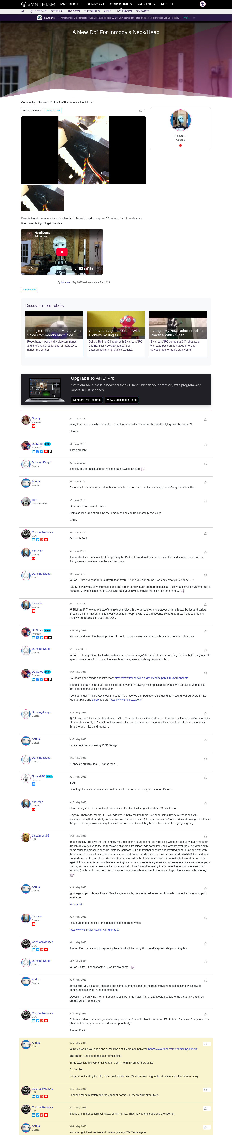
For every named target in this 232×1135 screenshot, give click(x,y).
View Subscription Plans (122, 399)
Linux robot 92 (40, 835)
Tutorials (92, 11)
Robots (74, 11)
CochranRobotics (42, 532)
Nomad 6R (39, 776)
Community (28, 102)
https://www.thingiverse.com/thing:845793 (95, 929)
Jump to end (53, 110)
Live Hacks (124, 11)
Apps (107, 11)
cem (34, 499)
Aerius (36, 481)
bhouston (66, 282)
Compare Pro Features (87, 399)
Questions (38, 11)
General (57, 11)
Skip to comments (32, 110)
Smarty (36, 418)
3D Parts (143, 11)
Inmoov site (76, 904)
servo (95, 699)
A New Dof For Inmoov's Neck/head (71, 102)
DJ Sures (38, 443)
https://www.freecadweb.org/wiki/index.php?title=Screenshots (151, 678)
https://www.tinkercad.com (125, 699)
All (23, 11)
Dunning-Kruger (41, 462)
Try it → (186, 18)
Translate (49, 17)
